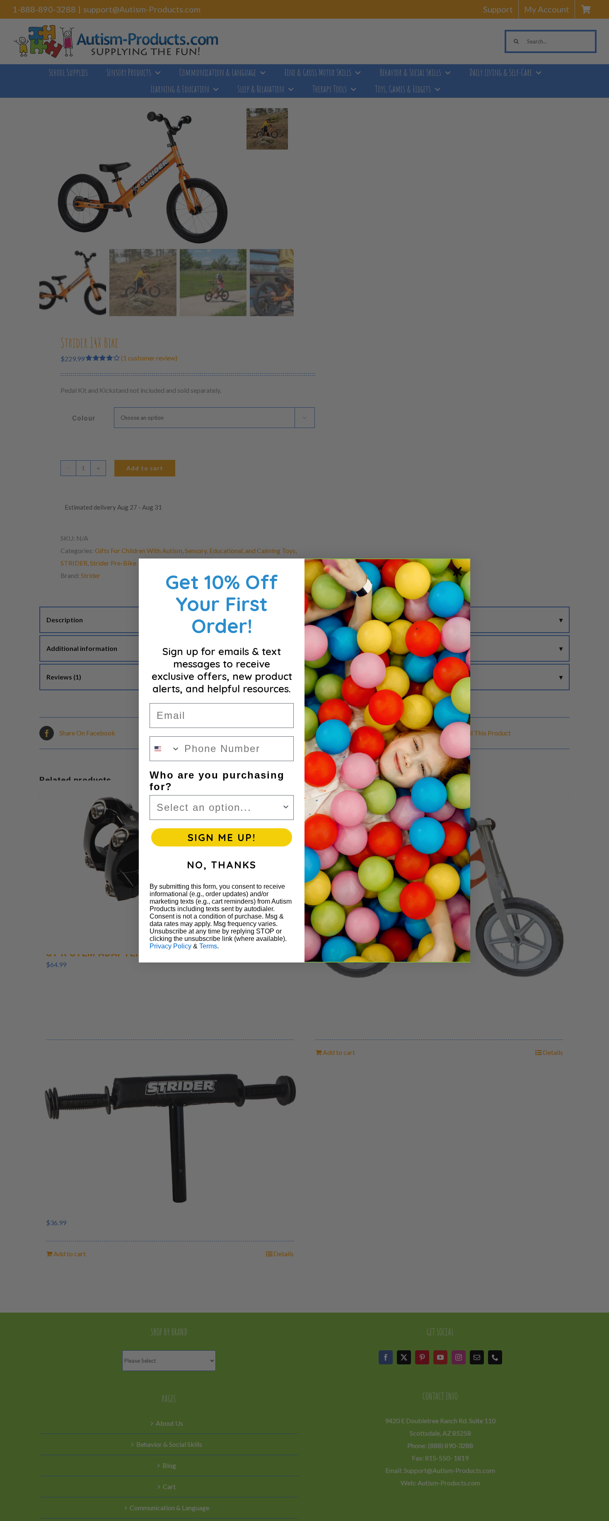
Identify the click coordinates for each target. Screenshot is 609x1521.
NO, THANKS (221, 864)
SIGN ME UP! (222, 837)
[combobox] (165, 749)
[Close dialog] (457, 571)
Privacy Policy (170, 946)
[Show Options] (286, 808)
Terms (208, 946)
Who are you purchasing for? (217, 780)
